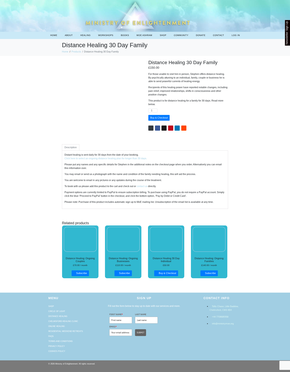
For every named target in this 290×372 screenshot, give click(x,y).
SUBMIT (140, 332)
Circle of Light (56, 311)
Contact (218, 35)
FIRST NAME (116, 314)
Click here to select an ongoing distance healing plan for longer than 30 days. (105, 158)
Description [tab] (70, 147)
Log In (236, 35)
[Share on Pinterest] (170, 128)
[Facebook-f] (230, 365)
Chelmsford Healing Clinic (63, 321)
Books (125, 35)
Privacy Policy (56, 346)
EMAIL (113, 326)
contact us (142, 186)
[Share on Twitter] (164, 128)
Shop (163, 35)
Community (181, 35)
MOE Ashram (144, 35)
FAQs (51, 336)
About (69, 35)
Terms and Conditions (60, 341)
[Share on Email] (150, 128)
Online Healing (56, 326)
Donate (200, 35)
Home (53, 35)
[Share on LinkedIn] (177, 128)
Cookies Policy (56, 351)
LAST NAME (140, 314)
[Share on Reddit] (183, 128)
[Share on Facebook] (157, 128)
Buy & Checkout (159, 117)
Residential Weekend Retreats (65, 331)
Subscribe (81, 273)
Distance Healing (57, 316)
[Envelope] (238, 365)
